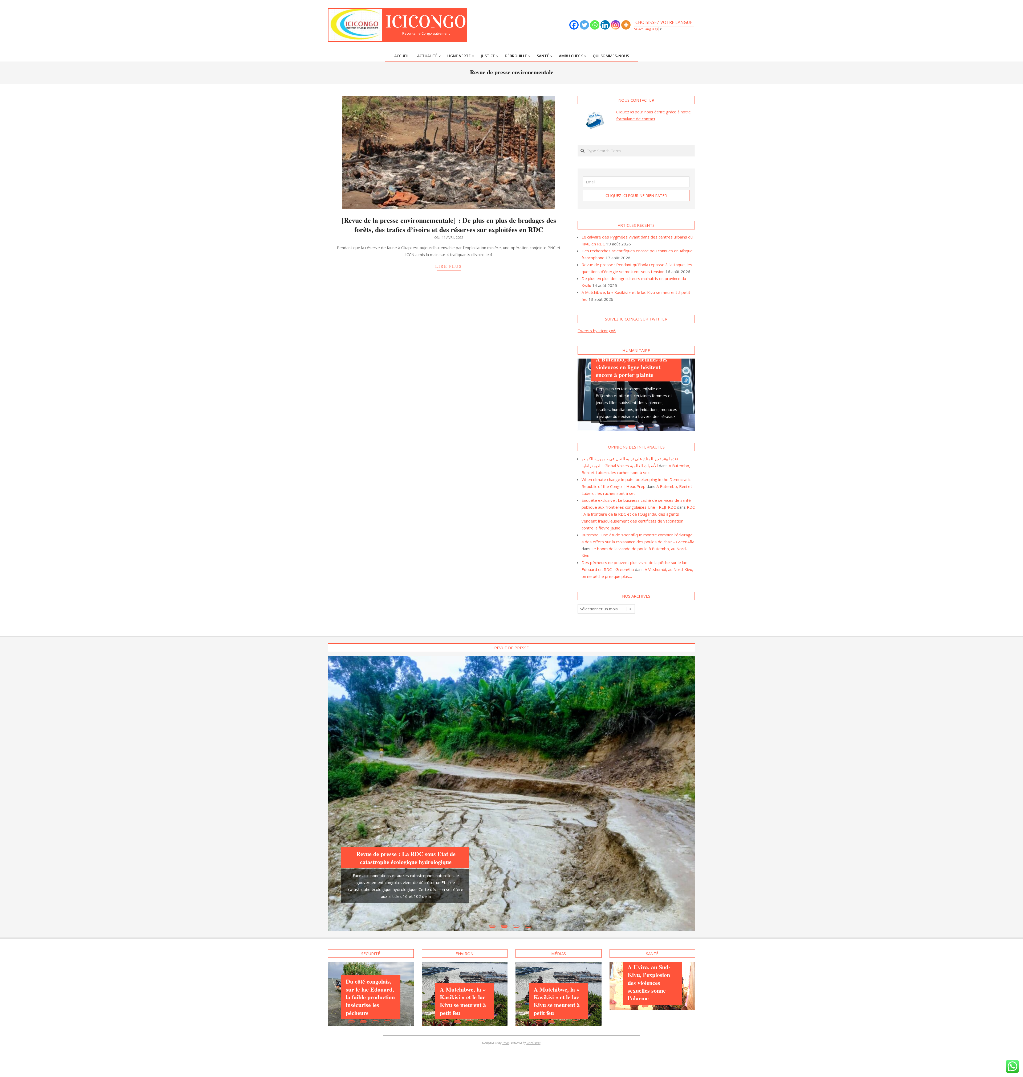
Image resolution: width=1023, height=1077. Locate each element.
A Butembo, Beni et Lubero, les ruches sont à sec (464, 903)
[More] (626, 25)
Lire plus (448, 266)
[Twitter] (584, 25)
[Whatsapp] (594, 25)
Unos (505, 975)
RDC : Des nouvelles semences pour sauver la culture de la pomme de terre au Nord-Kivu (370, 900)
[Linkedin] (605, 25)
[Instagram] (615, 25)
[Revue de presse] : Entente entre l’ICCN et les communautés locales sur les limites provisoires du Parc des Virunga (406, 783)
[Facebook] (574, 25)
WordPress (533, 975)
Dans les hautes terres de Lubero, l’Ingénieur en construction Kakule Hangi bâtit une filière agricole (559, 923)
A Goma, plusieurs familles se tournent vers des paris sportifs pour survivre (635, 362)
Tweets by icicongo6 (597, 330)
